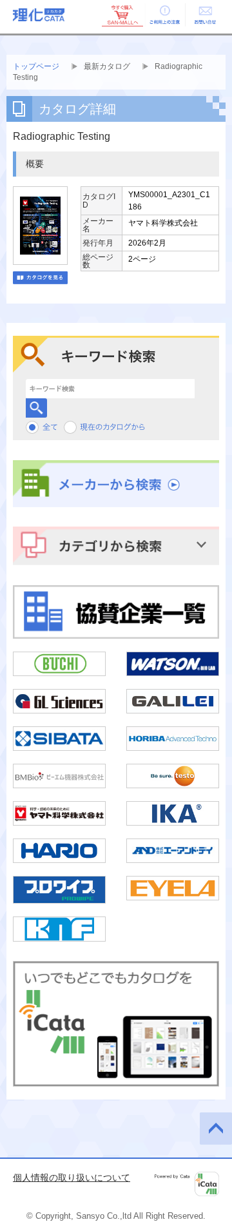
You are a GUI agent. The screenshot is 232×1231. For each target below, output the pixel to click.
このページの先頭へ (216, 1128)
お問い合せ (205, 14)
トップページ (36, 66)
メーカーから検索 (116, 484)
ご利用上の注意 (163, 14)
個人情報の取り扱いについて (71, 1177)
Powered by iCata (187, 1184)
